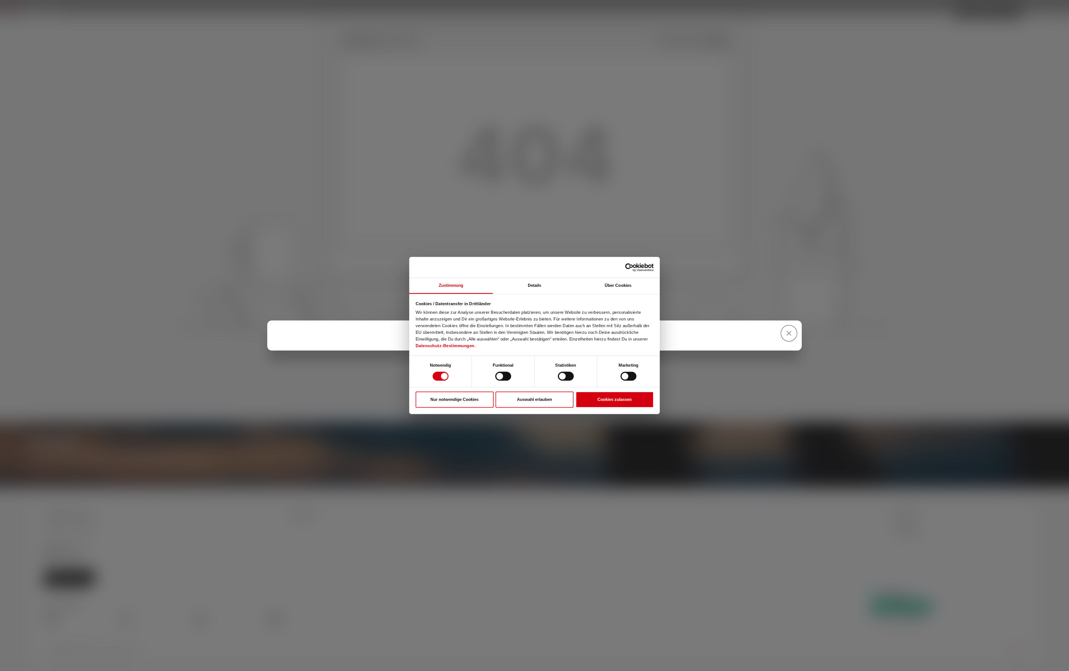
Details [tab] (534, 285)
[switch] (503, 376)
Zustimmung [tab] (451, 285)
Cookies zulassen (614, 399)
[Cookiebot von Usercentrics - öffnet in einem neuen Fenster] (629, 267)
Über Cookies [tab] (618, 285)
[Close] (789, 333)
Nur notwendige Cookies (454, 399)
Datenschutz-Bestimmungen (445, 345)
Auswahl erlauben (534, 399)
